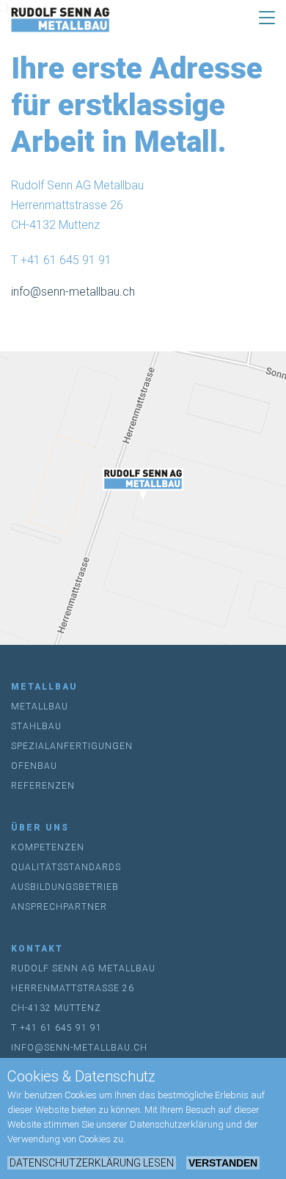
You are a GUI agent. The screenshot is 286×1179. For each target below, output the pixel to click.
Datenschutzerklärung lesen (92, 1163)
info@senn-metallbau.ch (73, 292)
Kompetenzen (47, 847)
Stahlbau (36, 726)
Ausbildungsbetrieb (65, 887)
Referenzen (43, 786)
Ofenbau (34, 766)
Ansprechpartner (59, 907)
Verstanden (222, 1163)
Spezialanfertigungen (72, 746)
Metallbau (39, 706)
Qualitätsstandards (66, 867)
